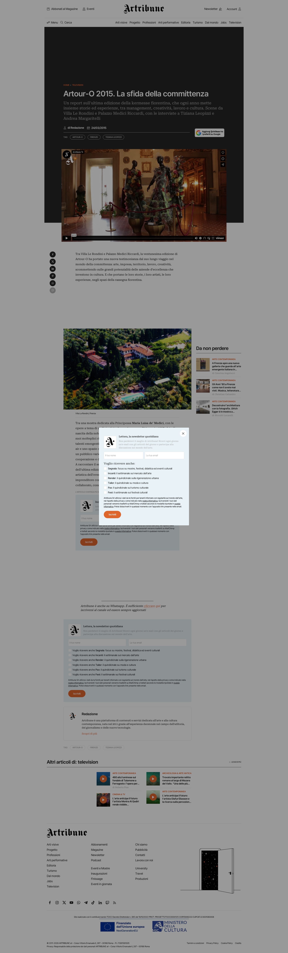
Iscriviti (112, 514)
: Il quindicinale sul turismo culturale (128, 487)
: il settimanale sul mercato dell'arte (130, 473)
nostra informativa (150, 501)
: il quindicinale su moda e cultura (128, 482)
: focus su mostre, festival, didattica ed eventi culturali (140, 468)
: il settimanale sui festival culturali (127, 492)
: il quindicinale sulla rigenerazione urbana (133, 478)
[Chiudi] (183, 433)
